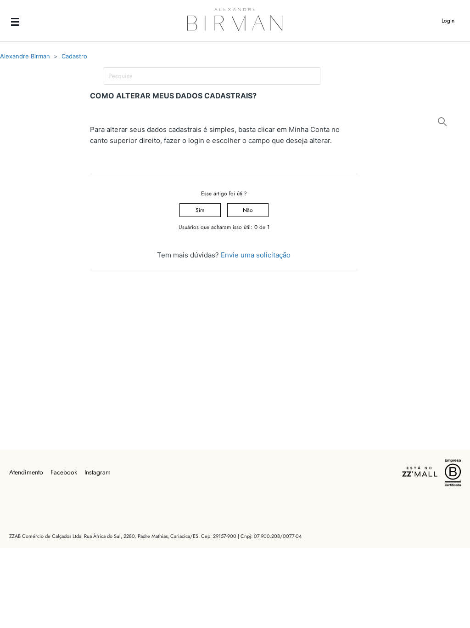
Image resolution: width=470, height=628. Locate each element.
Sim (200, 210)
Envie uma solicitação (256, 255)
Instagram (97, 472)
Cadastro (74, 56)
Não (248, 210)
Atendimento (26, 472)
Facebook (63, 472)
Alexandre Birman (25, 56)
